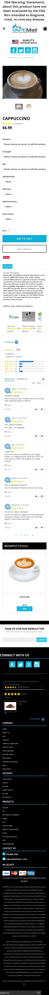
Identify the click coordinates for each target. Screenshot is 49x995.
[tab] (10, 379)
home (4, 729)
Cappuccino (24, 597)
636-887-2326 (12, 854)
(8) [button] (16, 371)
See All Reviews (12, 684)
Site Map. (24, 881)
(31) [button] (16, 361)
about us (6, 733)
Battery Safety (8, 754)
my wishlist (7, 797)
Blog (4, 765)
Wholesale (6, 758)
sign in (5, 783)
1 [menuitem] (21, 535)
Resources (6, 769)
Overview (7, 266)
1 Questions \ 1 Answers (13, 357)
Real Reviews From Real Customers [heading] (21, 681)
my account (7, 779)
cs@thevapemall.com (16, 859)
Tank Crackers (8, 751)
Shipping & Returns (10, 762)
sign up (5, 786)
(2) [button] (16, 369)
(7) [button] (16, 364)
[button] (9, 405)
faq (3, 736)
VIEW (24, 609)
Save (7, 257)
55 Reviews (18, 124)
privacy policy (8, 747)
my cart (5, 794)
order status (7, 790)
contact (5, 740)
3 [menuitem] (27, 535)
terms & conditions (10, 743)
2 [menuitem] (24, 535)
